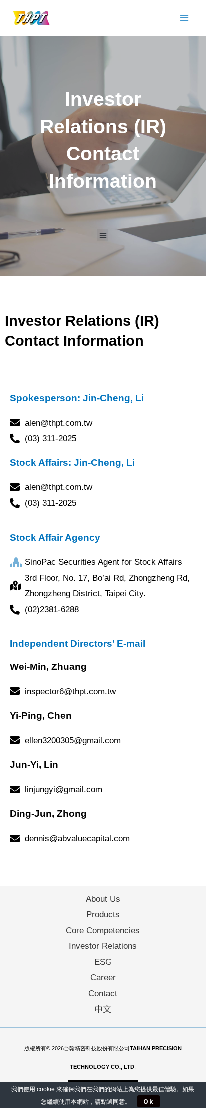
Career (103, 977)
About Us (103, 899)
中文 (103, 1009)
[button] (103, 235)
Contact (103, 993)
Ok (149, 1101)
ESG (103, 962)
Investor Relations (103, 946)
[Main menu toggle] (185, 17)
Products (103, 914)
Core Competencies (103, 930)
